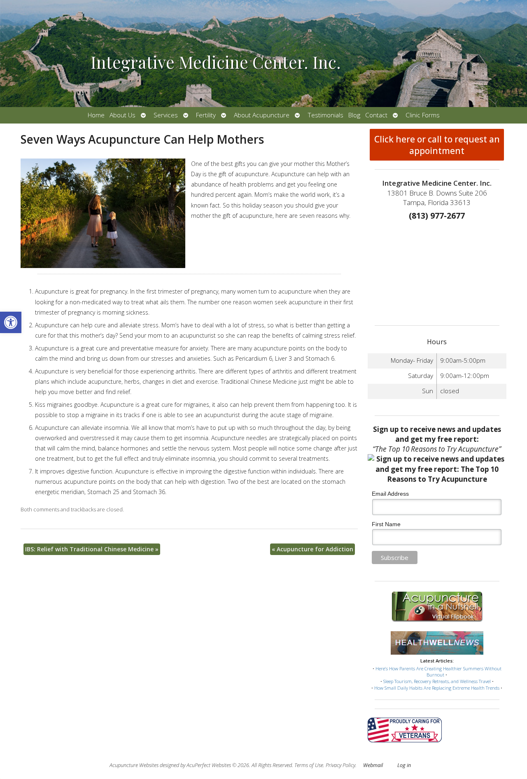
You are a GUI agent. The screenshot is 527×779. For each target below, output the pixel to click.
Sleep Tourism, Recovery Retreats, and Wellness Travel (437, 681)
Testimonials (325, 115)
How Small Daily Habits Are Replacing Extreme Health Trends (436, 688)
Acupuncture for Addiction (312, 549)
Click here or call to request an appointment (437, 144)
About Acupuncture (261, 115)
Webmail (373, 765)
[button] (10, 322)
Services (166, 115)
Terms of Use (308, 765)
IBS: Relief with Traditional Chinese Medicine (92, 549)
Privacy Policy (340, 765)
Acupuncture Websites (134, 765)
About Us (122, 115)
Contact (376, 115)
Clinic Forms (423, 115)
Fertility (206, 115)
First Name (386, 524)
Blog (354, 115)
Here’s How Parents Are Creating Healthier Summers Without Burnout (438, 671)
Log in (404, 765)
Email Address (390, 493)
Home (96, 115)
